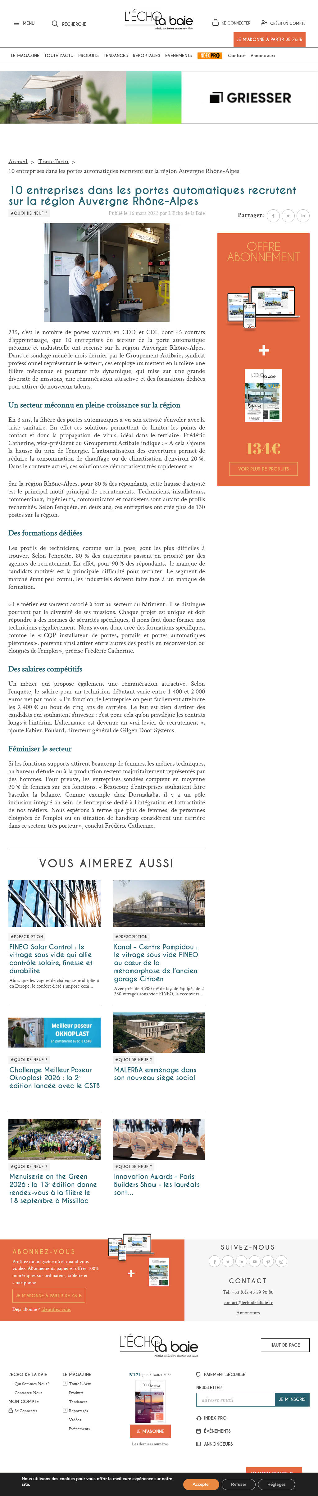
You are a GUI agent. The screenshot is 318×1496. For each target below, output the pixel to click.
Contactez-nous (28, 1392)
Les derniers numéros (150, 1444)
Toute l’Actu (80, 1383)
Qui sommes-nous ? (32, 1383)
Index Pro (209, 56)
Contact (237, 55)
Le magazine (25, 55)
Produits (88, 55)
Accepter (201, 1484)
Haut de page (285, 1345)
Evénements (178, 55)
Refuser (238, 1484)
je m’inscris (292, 1399)
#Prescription (27, 936)
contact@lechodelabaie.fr (248, 1302)
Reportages (146, 55)
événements (216, 1431)
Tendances (116, 55)
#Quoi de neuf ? (29, 213)
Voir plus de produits (263, 469)
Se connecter (26, 1410)
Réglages (276, 1484)
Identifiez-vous (56, 1309)
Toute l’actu (58, 55)
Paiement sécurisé (223, 1374)
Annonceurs (263, 55)
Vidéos (75, 1419)
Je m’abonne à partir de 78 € (49, 1295)
